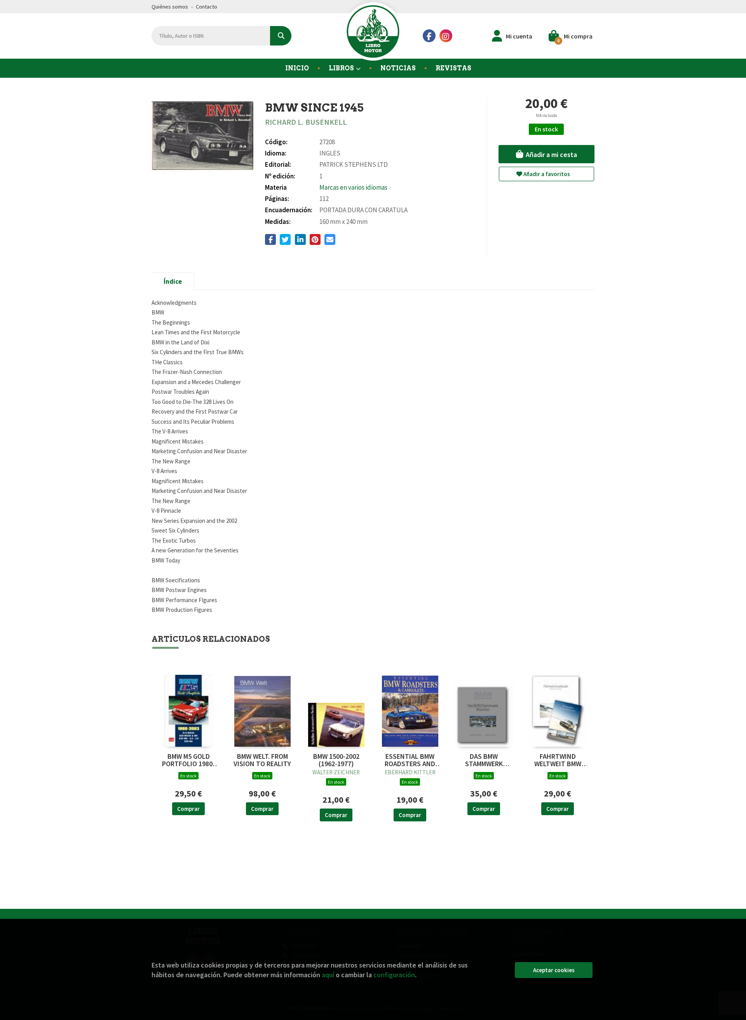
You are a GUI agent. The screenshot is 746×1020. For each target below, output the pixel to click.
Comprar (188, 808)
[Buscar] (280, 35)
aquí (328, 974)
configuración (394, 974)
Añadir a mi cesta (550, 154)
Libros (342, 68)
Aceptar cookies (554, 970)
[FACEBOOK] (429, 36)
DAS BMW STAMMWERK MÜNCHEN (484, 760)
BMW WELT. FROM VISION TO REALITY (262, 760)
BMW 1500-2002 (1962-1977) (336, 760)
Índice (173, 281)
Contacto (206, 6)
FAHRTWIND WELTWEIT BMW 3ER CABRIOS (557, 760)
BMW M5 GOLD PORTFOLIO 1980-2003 (188, 760)
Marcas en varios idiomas (353, 187)
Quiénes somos (170, 6)
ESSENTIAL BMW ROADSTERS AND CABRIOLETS (410, 760)
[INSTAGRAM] (445, 36)
